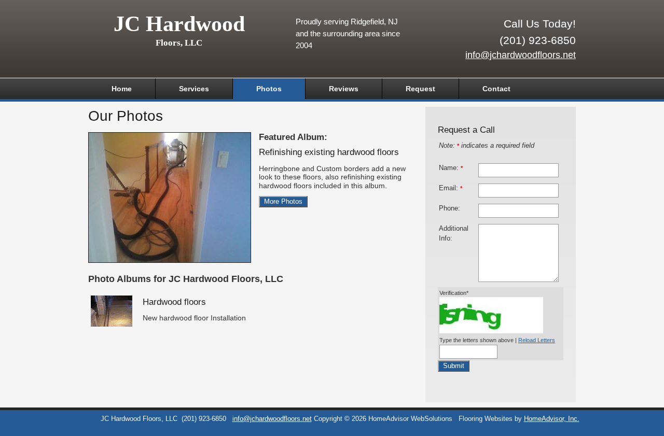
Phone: (449, 208)
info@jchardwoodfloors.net (520, 55)
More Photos (283, 201)
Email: (450, 188)
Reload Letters (536, 340)
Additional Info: (453, 233)
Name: (451, 168)
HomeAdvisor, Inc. (551, 419)
